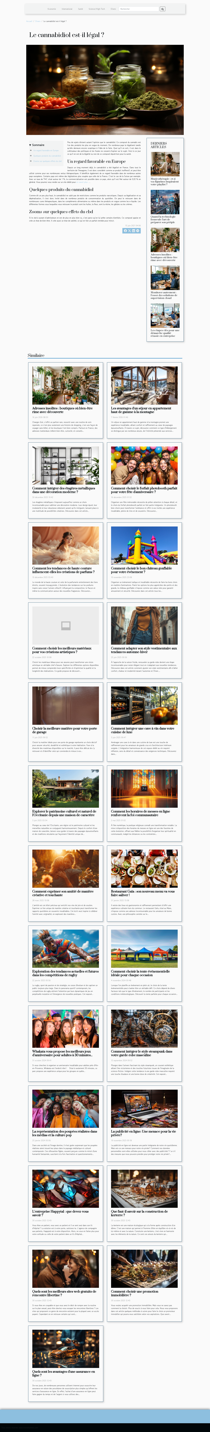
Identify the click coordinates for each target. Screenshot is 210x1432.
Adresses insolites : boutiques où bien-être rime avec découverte (164, 257)
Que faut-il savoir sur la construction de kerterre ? (139, 1213)
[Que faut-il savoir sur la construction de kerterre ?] (144, 1188)
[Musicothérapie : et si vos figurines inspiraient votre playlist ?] (165, 163)
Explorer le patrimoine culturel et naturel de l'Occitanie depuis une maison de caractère (64, 813)
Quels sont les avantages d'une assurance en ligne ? (63, 1373)
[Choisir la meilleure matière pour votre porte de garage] (65, 705)
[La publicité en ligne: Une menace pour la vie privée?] (144, 1108)
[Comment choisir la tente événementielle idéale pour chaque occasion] (144, 948)
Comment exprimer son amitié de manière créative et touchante (63, 893)
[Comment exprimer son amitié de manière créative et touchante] (65, 868)
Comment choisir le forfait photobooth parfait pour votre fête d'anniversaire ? (144, 490)
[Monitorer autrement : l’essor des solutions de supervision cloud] (165, 277)
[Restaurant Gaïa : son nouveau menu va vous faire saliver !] (144, 868)
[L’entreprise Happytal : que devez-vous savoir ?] (65, 1188)
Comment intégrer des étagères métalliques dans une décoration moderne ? (63, 490)
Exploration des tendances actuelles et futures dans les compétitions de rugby (65, 973)
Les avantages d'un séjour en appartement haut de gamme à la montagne (141, 410)
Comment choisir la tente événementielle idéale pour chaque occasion (140, 973)
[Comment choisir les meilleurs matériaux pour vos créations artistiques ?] (65, 625)
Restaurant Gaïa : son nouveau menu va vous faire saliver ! (143, 893)
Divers (113, 8)
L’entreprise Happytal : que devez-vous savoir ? (60, 1213)
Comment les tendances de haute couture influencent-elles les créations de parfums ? (63, 570)
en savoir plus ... (83, 182)
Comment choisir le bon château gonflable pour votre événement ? (141, 570)
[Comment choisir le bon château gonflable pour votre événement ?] (144, 545)
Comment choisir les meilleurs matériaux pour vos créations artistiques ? (61, 650)
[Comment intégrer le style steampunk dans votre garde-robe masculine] (144, 1028)
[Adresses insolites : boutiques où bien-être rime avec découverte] (165, 239)
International (67, 8)
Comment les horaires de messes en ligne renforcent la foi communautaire (140, 813)
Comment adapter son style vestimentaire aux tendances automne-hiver (144, 650)
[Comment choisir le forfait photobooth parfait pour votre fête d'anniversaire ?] (144, 465)
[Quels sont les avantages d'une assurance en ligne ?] (65, 1348)
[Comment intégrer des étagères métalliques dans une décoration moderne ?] (65, 465)
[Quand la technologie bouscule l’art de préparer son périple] (165, 201)
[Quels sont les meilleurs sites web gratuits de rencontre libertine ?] (65, 1268)
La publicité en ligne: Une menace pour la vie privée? (143, 1133)
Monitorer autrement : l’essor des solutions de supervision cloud (164, 295)
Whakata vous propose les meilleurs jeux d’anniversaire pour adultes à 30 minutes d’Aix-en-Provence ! (61, 1055)
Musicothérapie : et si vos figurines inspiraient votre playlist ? (165, 181)
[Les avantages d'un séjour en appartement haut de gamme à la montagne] (144, 385)
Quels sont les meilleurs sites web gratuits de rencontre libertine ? (64, 1293)
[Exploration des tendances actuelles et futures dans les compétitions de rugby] (65, 948)
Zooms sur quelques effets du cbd (47, 161)
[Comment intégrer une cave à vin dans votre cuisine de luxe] (144, 705)
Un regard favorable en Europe (46, 150)
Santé (80, 8)
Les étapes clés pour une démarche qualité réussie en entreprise (165, 333)
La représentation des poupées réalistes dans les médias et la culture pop (64, 1133)
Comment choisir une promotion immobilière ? (134, 1293)
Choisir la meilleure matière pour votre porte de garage (64, 730)
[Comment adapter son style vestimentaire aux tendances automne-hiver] (144, 625)
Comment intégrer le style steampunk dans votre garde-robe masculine (141, 1053)
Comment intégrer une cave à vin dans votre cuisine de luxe (142, 730)
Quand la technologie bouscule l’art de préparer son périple (163, 219)
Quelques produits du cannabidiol (47, 155)
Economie (52, 8)
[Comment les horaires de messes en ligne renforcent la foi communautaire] (144, 788)
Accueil (29, 21)
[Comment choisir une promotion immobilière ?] (144, 1268)
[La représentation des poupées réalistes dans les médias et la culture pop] (65, 1108)
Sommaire (38, 145)
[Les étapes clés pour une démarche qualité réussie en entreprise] (165, 315)
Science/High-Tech (97, 8)
